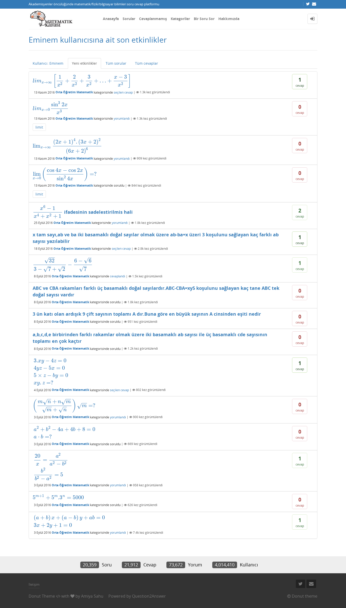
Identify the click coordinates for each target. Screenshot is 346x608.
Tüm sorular (116, 63)
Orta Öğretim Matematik (74, 92)
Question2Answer (149, 596)
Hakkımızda (228, 18)
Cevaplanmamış (153, 18)
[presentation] (82, 81)
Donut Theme (42, 596)
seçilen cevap (123, 92)
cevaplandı (117, 276)
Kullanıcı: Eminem (48, 63)
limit (39, 127)
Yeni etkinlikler (84, 63)
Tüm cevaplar (146, 63)
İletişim (34, 584)
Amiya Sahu (92, 596)
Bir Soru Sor (204, 18)
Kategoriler (180, 18)
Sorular (129, 18)
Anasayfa (111, 18)
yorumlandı (122, 118)
